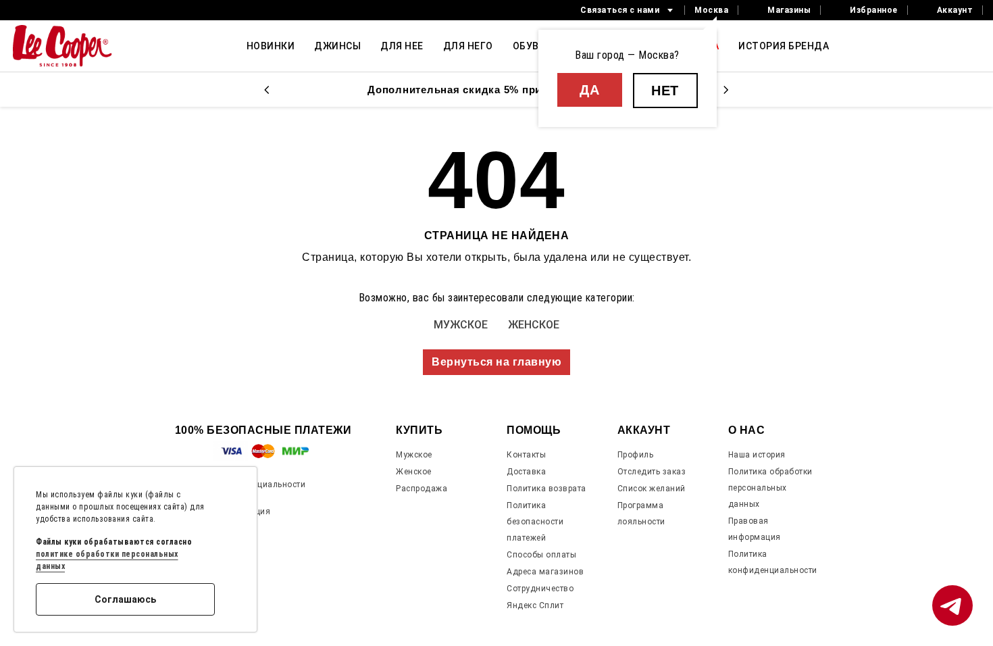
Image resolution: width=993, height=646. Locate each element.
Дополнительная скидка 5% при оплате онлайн (496, 89)
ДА (589, 89)
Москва (711, 10)
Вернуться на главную (496, 362)
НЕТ (665, 90)
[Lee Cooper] (62, 45)
